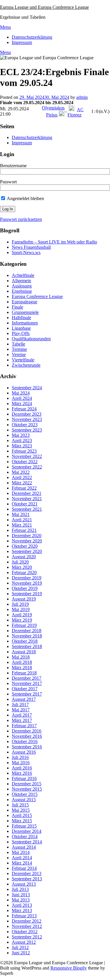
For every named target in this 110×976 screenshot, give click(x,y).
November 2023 (27, 419)
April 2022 (22, 477)
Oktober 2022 (25, 461)
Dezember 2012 (26, 921)
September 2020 (27, 551)
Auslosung (22, 285)
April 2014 (22, 857)
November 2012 (27, 926)
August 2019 (24, 598)
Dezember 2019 (26, 577)
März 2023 (22, 445)
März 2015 (22, 820)
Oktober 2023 (25, 424)
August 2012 (24, 942)
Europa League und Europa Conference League (44, 7)
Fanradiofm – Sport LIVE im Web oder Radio (54, 241)
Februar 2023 (24, 451)
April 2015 (22, 815)
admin (82, 97)
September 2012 (27, 936)
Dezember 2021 (26, 493)
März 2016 (22, 773)
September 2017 (27, 693)
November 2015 (27, 788)
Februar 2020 (24, 572)
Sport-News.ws (26, 252)
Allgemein (21, 280)
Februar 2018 (24, 672)
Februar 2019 (24, 625)
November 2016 (27, 736)
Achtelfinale (23, 275)
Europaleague (24, 301)
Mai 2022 (21, 472)
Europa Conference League (37, 296)
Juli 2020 (20, 561)
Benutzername (13, 165)
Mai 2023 (21, 435)
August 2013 (24, 884)
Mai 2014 (21, 852)
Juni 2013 (21, 894)
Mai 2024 (21, 392)
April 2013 (22, 905)
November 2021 (27, 498)
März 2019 (22, 620)
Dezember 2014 (26, 831)
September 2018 (27, 646)
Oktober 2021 (25, 503)
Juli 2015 (20, 804)
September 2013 (27, 878)
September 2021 (27, 509)
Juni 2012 (21, 952)
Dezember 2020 (26, 535)
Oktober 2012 (25, 931)
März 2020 (22, 567)
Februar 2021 (24, 530)
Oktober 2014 (25, 836)
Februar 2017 (24, 725)
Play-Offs (21, 333)
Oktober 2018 (25, 641)
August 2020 (24, 556)
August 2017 (24, 699)
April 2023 (22, 440)
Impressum (22, 42)
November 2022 (27, 456)
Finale (17, 307)
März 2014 (22, 862)
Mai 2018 (21, 656)
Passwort (8, 181)
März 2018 (22, 667)
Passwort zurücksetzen (21, 219)
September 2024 (27, 387)
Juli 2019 (20, 604)
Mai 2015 (21, 810)
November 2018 (27, 635)
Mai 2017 (21, 709)
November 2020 (27, 540)
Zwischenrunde (26, 365)
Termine (19, 349)
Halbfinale (21, 317)
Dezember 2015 (26, 783)
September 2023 (27, 429)
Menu (5, 27)
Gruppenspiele (25, 312)
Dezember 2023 (26, 414)
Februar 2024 (24, 408)
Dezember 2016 (26, 730)
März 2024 (22, 403)
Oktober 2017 (25, 688)
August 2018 (24, 651)
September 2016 (27, 746)
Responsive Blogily (68, 967)
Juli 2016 (20, 757)
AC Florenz (75, 112)
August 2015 (24, 799)
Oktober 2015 (25, 794)
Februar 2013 (24, 915)
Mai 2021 (21, 514)
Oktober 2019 (25, 588)
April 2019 (22, 614)
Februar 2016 (24, 778)
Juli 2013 (20, 889)
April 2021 (22, 519)
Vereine (19, 354)
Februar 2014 (24, 868)
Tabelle (18, 343)
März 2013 (22, 910)
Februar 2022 (24, 488)
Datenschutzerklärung (32, 37)
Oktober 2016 (25, 741)
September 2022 (27, 466)
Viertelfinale (23, 359)
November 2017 (27, 683)
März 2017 (22, 720)
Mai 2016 (21, 762)
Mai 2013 (21, 899)
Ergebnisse (22, 291)
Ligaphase (21, 328)
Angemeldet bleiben (25, 198)
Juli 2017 (20, 704)
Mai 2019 (21, 609)
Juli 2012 (20, 947)
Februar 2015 (24, 825)
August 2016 (24, 752)
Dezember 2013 (26, 873)
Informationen (25, 322)
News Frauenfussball (31, 247)
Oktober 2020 (25, 546)
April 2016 (22, 767)
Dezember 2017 (26, 678)
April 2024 (22, 398)
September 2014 (27, 841)
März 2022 (22, 482)
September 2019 (27, 593)
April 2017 (22, 715)
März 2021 (22, 524)
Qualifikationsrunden (31, 338)
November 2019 (27, 583)
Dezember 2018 (26, 630)
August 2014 (24, 847)
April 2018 (22, 662)
